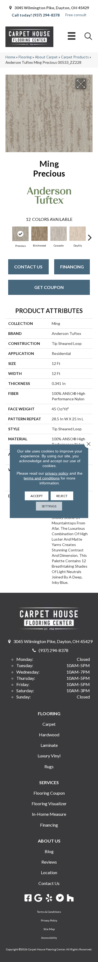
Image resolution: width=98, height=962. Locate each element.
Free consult (76, 14)
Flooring (25, 57)
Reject (62, 496)
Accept (36, 496)
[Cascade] (58, 233)
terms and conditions (42, 478)
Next (90, 234)
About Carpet (46, 57)
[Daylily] (77, 233)
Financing (72, 266)
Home (10, 57)
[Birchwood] (39, 233)
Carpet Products (75, 57)
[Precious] (20, 233)
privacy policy (56, 473)
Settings (49, 506)
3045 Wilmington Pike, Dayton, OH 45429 (51, 7)
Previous (8, 234)
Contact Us (28, 266)
